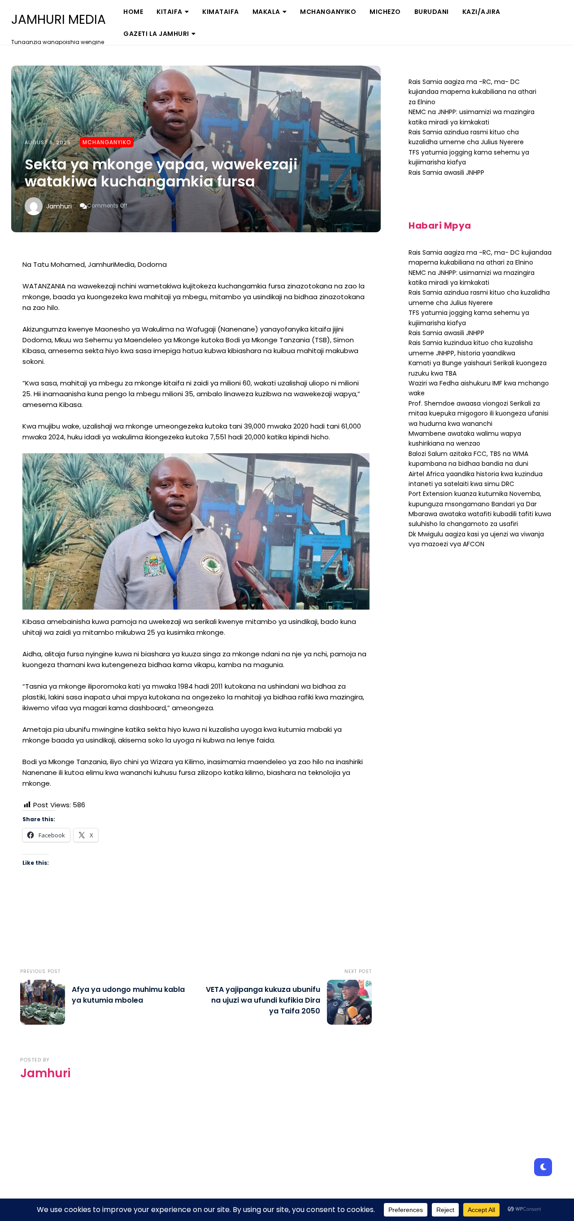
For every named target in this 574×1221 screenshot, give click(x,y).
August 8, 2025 (48, 142)
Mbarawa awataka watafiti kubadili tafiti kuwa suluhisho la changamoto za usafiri (480, 518)
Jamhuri (59, 206)
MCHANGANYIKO (328, 11)
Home (133, 11)
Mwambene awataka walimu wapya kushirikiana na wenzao (465, 438)
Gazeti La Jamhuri (156, 33)
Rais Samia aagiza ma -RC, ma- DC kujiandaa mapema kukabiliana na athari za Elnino (472, 91)
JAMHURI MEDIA (58, 19)
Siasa (267, 42)
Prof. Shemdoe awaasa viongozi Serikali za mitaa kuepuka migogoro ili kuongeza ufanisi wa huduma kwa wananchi (478, 413)
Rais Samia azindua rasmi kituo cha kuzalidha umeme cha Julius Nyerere (466, 137)
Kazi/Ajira (481, 11)
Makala (266, 11)
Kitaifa (170, 11)
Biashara (177, 42)
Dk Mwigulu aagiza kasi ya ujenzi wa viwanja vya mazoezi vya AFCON (476, 539)
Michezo (385, 11)
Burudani (431, 11)
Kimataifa (220, 11)
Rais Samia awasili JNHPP (446, 172)
